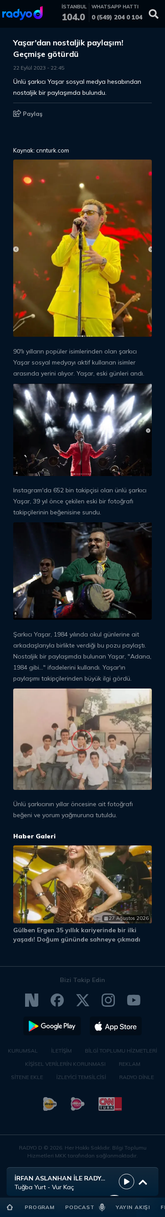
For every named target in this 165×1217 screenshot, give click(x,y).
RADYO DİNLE (136, 1077)
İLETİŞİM (61, 1050)
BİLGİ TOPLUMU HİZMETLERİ (121, 1050)
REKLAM (129, 1064)
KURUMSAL (23, 1050)
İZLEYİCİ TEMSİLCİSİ (81, 1077)
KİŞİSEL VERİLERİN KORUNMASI (65, 1064)
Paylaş (32, 113)
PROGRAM (40, 1207)
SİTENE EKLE (27, 1077)
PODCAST (80, 1207)
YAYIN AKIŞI (133, 1207)
